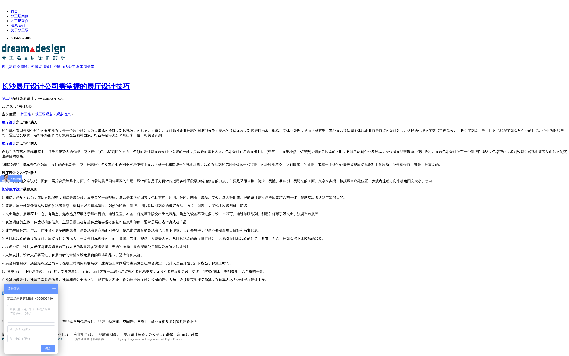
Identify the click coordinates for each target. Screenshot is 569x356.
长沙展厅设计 (12, 189)
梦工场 (7, 98)
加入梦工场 (70, 67)
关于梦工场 (19, 30)
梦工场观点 (19, 21)
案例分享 (87, 67)
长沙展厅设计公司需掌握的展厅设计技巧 (66, 86)
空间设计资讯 (27, 67)
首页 (14, 11)
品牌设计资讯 (49, 67)
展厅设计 (9, 122)
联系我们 (18, 25)
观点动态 (9, 67)
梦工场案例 (19, 16)
